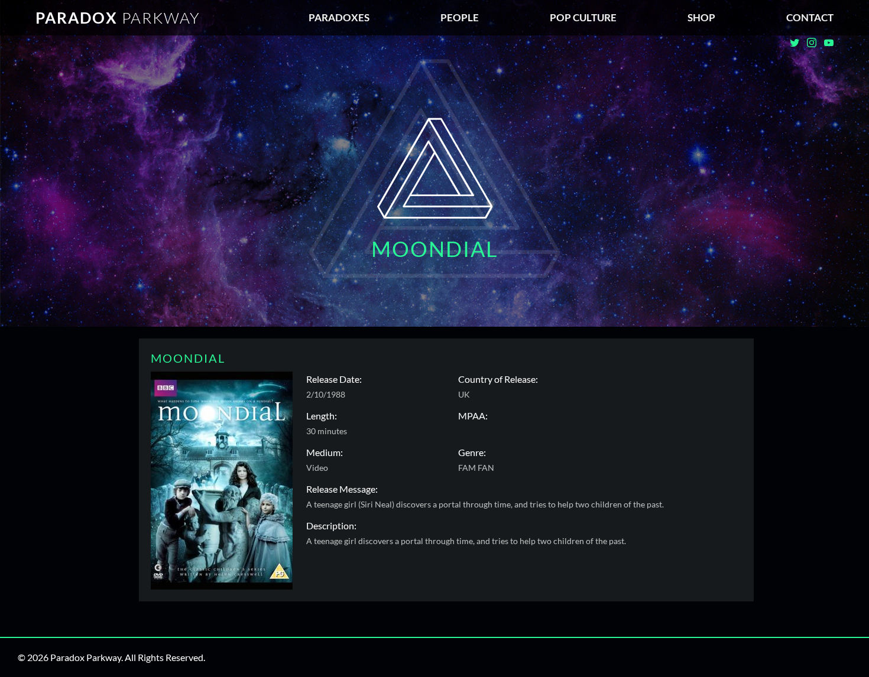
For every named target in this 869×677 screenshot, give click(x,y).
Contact (810, 17)
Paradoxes (339, 17)
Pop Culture (583, 17)
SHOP (701, 17)
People (459, 17)
